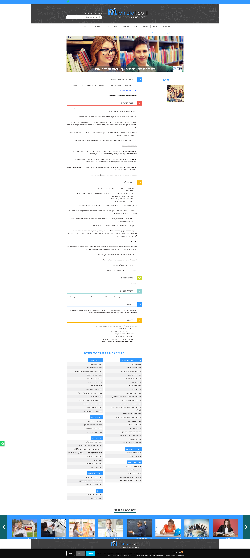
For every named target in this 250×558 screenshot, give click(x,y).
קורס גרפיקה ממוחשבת (133, 452)
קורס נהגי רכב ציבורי (95, 364)
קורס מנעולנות (97, 460)
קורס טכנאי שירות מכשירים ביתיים (130, 480)
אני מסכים (90, 553)
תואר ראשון (166, 26)
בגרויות (116, 26)
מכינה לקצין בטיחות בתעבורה (93, 411)
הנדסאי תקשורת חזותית (133, 378)
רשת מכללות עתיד (170, 33)
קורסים (136, 26)
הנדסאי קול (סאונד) (135, 385)
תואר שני (155, 26)
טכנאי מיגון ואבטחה (135, 439)
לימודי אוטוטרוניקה (96, 396)
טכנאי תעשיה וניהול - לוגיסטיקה (131, 432)
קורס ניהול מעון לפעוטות (94, 494)
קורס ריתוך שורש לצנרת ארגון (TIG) (90, 445)
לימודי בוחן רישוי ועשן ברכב (93, 378)
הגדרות (70, 553)
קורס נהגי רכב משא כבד (94, 367)
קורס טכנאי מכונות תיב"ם (94, 442)
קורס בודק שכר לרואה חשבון (93, 424)
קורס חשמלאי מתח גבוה (133, 466)
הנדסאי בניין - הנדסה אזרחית (132, 413)
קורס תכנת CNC (135, 456)
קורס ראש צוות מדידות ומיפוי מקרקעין (90, 481)
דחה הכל (80, 553)
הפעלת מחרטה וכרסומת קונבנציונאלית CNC (88, 449)
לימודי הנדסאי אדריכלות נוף (156, 33)
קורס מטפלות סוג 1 (96, 498)
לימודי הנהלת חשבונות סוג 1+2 (92, 428)
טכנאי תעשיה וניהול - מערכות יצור (130, 435)
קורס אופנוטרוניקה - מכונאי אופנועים (90, 404)
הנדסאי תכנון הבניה (135, 424)
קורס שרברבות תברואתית (94, 484)
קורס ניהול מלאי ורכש (95, 467)
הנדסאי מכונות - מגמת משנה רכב (130, 404)
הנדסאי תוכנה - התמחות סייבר (131, 400)
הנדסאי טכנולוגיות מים (134, 367)
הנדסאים (145, 26)
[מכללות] (127, 13)
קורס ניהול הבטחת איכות (94, 456)
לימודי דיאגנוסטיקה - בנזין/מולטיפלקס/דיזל (89, 393)
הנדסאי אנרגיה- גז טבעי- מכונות (131, 371)
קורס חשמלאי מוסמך (134, 470)
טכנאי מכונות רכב (135, 428)
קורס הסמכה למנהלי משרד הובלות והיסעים (88, 371)
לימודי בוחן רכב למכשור (94, 382)
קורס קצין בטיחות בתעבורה (94, 407)
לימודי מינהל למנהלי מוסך (94, 389)
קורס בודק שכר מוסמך (95, 421)
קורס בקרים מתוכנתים (134, 473)
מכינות (107, 26)
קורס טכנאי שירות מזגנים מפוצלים (130, 477)
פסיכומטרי (126, 26)
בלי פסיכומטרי (84, 26)
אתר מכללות (180, 33)
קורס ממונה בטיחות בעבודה (93, 477)
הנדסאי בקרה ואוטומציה (133, 393)
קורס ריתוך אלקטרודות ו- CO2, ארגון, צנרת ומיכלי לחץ (85, 452)
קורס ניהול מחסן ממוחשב (94, 463)
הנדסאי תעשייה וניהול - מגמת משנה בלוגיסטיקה (126, 396)
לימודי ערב (97, 26)
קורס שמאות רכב (96, 385)
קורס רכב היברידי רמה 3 (94, 375)
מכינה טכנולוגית (136, 364)
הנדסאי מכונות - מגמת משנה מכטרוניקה (128, 417)
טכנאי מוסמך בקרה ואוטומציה (132, 442)
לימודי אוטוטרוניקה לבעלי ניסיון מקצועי (90, 400)
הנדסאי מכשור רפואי (134, 421)
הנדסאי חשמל (136, 389)
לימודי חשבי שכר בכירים (94, 432)
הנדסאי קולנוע (136, 382)
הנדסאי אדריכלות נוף (134, 375)
